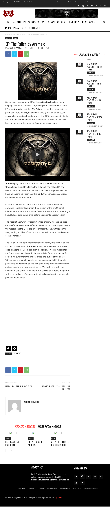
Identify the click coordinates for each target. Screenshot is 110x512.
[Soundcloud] (88, 5)
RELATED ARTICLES (25, 426)
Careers (60, 2)
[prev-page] (7, 450)
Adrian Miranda (14, 48)
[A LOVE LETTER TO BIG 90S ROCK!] (60, 436)
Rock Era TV (77, 489)
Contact (68, 2)
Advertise (21, 489)
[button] (104, 22)
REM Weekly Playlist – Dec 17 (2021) (94, 117)
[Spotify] (92, 5)
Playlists (20, 28)
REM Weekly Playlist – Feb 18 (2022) (94, 66)
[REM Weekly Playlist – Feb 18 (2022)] (79, 65)
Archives (16, 34)
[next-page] (11, 450)
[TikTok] (96, 5)
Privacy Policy (52, 489)
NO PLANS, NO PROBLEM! (12, 443)
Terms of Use (65, 489)
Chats (61, 22)
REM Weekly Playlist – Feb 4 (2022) (94, 83)
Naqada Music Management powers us (50, 479)
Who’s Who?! (37, 22)
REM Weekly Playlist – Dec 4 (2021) (94, 134)
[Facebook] (79, 5)
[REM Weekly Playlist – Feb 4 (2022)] (79, 81)
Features (74, 22)
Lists (7, 28)
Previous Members (91, 489)
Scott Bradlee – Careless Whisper (56, 388)
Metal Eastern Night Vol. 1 (19, 386)
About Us (38, 2)
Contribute (40, 489)
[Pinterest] (20, 54)
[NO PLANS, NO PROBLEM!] (15, 436)
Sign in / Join (28, 2)
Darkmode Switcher (82, 2)
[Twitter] (101, 5)
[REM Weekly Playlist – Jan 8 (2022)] (79, 98)
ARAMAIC (17, 354)
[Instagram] (83, 5)
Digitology (58, 498)
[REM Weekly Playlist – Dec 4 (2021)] (79, 132)
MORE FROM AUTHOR (49, 426)
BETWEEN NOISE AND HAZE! (36, 443)
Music (24, 34)
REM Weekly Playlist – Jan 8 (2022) (94, 100)
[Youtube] (105, 5)
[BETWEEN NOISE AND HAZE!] (38, 436)
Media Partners (49, 2)
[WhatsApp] (26, 54)
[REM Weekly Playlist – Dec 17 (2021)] (79, 115)
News (51, 22)
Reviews (87, 22)
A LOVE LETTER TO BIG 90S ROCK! (60, 443)
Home (7, 22)
